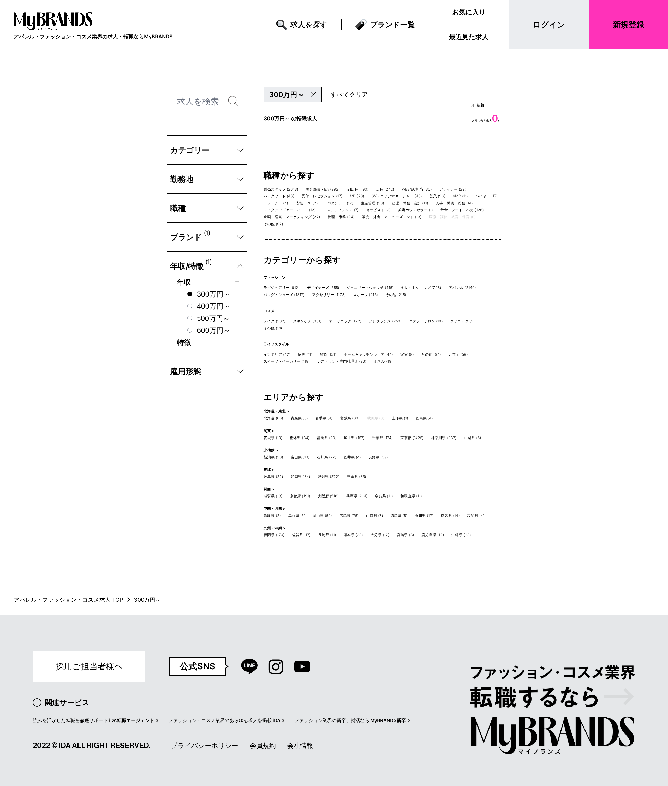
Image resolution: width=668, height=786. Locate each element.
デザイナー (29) (452, 189)
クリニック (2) (462, 321)
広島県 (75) (349, 515)
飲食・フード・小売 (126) (462, 210)
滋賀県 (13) (273, 496)
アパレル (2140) (462, 287)
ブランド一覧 (392, 24)
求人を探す (308, 24)
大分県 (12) (380, 535)
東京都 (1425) (412, 437)
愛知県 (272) (328, 476)
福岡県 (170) (274, 535)
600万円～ (213, 330)
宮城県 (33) (350, 418)
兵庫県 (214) (356, 496)
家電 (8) (407, 354)
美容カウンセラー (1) (415, 210)
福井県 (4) (352, 457)
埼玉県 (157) (354, 437)
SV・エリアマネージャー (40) (397, 196)
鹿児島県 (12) (432, 535)
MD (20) (357, 196)
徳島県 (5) (398, 515)
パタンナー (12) (340, 203)
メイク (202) (274, 321)
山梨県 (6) (472, 437)
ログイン (549, 24)
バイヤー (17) (486, 196)
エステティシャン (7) (341, 210)
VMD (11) (460, 196)
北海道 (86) (273, 418)
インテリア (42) (277, 354)
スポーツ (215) (365, 294)
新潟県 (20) (273, 457)
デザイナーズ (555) (323, 287)
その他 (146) (274, 328)
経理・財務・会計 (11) (410, 203)
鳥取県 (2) (272, 515)
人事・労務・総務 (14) (454, 203)
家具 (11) (305, 354)
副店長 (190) (357, 189)
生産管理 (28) (372, 203)
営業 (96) (437, 196)
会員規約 (263, 745)
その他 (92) (273, 224)
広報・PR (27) (308, 203)
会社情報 (300, 745)
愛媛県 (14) (450, 515)
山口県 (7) (374, 515)
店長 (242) (385, 189)
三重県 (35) (356, 476)
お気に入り (469, 12)
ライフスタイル (276, 344)
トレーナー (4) (276, 203)
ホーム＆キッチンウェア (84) (368, 354)
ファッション (274, 277)
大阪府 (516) (328, 496)
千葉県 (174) (382, 437)
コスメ (269, 311)
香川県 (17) (424, 515)
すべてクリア (349, 94)
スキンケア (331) (307, 321)
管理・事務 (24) (341, 217)
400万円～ (213, 306)
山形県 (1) (400, 418)
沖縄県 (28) (461, 535)
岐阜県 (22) (273, 476)
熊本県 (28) (353, 535)
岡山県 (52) (322, 515)
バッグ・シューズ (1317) (284, 294)
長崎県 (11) (327, 535)
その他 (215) (395, 294)
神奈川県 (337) (444, 437)
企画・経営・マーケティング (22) (292, 217)
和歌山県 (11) (411, 496)
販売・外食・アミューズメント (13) (391, 217)
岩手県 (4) (323, 418)
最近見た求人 (468, 37)
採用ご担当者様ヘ (89, 666)
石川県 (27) (326, 457)
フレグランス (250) (385, 321)
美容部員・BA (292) (323, 189)
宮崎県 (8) (405, 535)
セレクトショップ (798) (421, 287)
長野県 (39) (378, 457)
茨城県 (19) (273, 437)
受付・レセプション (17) (322, 196)
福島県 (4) (424, 418)
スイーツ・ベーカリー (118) (287, 361)
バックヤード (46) (279, 196)
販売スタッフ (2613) (281, 189)
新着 (480, 105)
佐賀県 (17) (301, 535)
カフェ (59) (458, 354)
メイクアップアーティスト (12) (290, 210)
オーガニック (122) (345, 321)
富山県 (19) (300, 457)
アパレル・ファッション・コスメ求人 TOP (68, 599)
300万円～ (213, 294)
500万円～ (213, 318)
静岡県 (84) (300, 476)
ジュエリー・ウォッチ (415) (370, 287)
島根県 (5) (296, 515)
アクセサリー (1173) (329, 294)
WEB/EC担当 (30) (417, 189)
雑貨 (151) (328, 354)
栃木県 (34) (299, 437)
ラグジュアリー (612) (282, 287)
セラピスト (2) (378, 210)
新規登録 (628, 24)
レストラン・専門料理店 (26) (342, 361)
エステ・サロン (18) (426, 321)
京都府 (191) (300, 496)
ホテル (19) (383, 361)
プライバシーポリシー (204, 745)
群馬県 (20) (326, 437)
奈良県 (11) (384, 496)
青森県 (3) (299, 418)
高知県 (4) (475, 515)
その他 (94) (431, 354)
